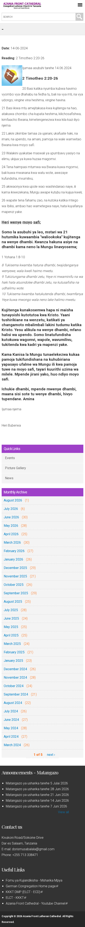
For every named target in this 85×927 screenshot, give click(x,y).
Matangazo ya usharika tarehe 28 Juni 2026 (37, 789)
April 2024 (11, 737)
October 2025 (14, 585)
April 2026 (11, 534)
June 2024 (11, 720)
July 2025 (11, 610)
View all (63, 812)
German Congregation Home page (32, 886)
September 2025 (16, 593)
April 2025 (11, 635)
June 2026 (11, 517)
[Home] (22, 7)
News (9, 478)
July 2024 (11, 711)
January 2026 (13, 559)
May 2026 (11, 526)
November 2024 (15, 677)
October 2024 (14, 686)
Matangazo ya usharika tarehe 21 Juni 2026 (37, 795)
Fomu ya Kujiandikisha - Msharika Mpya (34, 880)
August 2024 (13, 703)
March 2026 (12, 542)
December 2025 (15, 568)
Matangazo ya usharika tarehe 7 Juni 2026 (36, 806)
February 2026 (14, 551)
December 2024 (15, 669)
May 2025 (11, 627)
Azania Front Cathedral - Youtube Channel (36, 903)
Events (10, 458)
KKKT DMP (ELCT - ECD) (24, 892)
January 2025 (13, 661)
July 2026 (11, 509)
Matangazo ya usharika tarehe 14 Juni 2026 (37, 801)
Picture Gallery (15, 468)
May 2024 (11, 728)
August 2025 (13, 602)
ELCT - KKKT (16, 898)
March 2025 (12, 644)
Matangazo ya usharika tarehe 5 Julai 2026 (37, 783)
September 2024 (16, 694)
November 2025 (15, 576)
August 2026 (13, 500)
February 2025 (14, 652)
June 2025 (11, 618)
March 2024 (12, 745)
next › (51, 755)
